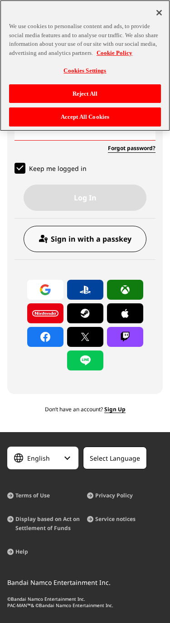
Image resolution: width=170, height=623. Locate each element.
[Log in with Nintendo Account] (45, 313)
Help (21, 551)
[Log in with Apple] (125, 313)
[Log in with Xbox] (125, 290)
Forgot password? (131, 148)
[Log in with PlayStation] (85, 290)
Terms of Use (32, 495)
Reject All (85, 93)
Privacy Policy (114, 495)
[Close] (159, 13)
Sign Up (115, 409)
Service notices (115, 519)
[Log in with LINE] (85, 360)
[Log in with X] (85, 337)
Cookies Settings (84, 70)
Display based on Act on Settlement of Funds (47, 523)
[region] (85, 65)
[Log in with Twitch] (125, 337)
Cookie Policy (114, 52)
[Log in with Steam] (85, 313)
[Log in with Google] (45, 290)
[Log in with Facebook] (45, 337)
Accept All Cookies (85, 116)
